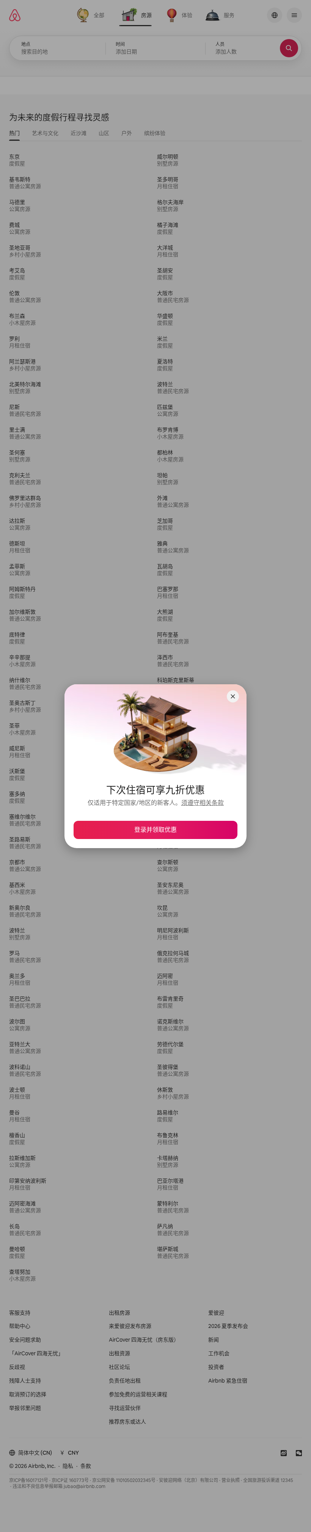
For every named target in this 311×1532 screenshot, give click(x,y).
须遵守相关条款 (202, 803)
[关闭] (233, 696)
